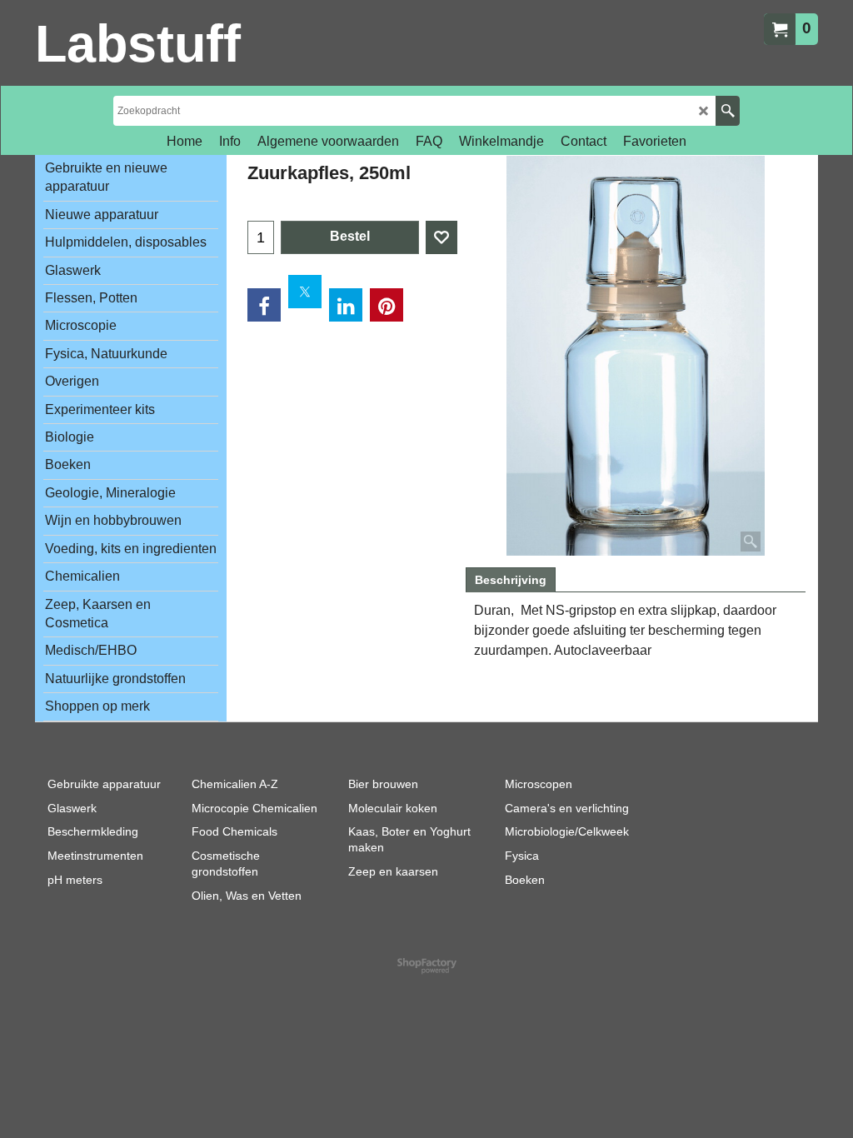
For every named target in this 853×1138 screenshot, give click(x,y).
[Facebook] (264, 305)
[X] (305, 291)
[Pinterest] (386, 305)
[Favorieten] (441, 237)
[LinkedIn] (345, 305)
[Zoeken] (728, 111)
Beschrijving (510, 579)
